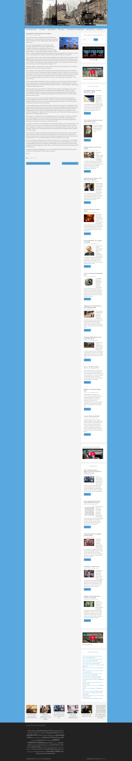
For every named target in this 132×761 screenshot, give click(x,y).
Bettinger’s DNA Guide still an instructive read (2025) (92, 597)
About (33, 27)
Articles (47, 27)
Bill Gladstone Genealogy (38, 758)
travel (35, 158)
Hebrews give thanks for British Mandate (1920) (92, 682)
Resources (40, 27)
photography (55, 747)
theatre (43, 751)
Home (27, 27)
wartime (43, 753)
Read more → (87, 113)
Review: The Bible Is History (91, 367)
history (48, 737)
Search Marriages (51, 29)
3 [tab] (93, 59)
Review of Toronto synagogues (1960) (90, 688)
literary (47, 743)
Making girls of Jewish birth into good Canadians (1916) (92, 306)
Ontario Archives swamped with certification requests (93, 664)
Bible (44, 733)
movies (41, 745)
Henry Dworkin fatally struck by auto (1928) (91, 679)
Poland (35, 749)
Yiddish (51, 753)
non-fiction (56, 745)
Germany (34, 737)
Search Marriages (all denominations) (75, 29)
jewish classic (48, 740)
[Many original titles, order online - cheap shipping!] (99, 52)
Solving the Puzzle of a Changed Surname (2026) (92, 692)
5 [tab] (96, 59)
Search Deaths (61, 29)
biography (52, 733)
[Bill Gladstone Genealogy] (66, 12)
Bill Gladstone (30, 35)
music (47, 745)
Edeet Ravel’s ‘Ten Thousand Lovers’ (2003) (91, 685)
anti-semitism (57, 731)
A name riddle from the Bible (91, 416)
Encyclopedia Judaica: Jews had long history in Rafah (92, 91)
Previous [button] (84, 52)
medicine (55, 743)
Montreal (33, 745)
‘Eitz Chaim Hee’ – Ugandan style (89, 691)
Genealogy (55, 27)
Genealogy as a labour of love (92, 566)
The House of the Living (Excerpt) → (70, 163)
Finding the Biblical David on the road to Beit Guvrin (93, 337)
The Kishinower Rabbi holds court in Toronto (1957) (92, 695)
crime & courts (44, 735)
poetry (29, 749)
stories (36, 751)
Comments (71, 27)
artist (40, 733)
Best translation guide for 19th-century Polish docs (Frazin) (92, 502)
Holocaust (59, 737)
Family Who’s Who (90, 29)
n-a (85, 93)
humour (33, 740)
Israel (39, 740)
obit (37, 747)
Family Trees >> (100, 29)
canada (31, 158)
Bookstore (63, 27)
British (60, 733)
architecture (32, 733)
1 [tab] (90, 59)
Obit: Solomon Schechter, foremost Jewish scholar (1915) (93, 120)
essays (53, 735)
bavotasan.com (103, 758)
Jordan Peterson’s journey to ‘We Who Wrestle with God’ (93, 179)
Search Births (42, 29)
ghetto (40, 737)
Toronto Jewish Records (31, 29)
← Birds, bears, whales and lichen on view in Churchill (38, 163)
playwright (61, 747)
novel (30, 747)
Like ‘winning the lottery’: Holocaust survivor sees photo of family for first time (92, 471)
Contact (79, 27)
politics (42, 749)
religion (57, 749)
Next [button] (103, 52)
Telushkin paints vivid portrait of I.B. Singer (91, 667)
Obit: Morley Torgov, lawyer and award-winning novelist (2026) (32, 716)
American (46, 730)
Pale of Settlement (45, 747)
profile (49, 749)
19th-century (34, 731)
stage (31, 751)
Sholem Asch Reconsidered (88, 698)
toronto (53, 751)
